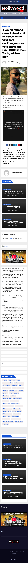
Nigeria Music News (7, 398)
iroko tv (14, 388)
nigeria (10, 393)
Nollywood (7, 556)
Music (15, 556)
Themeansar (13, 553)
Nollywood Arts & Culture (8, 406)
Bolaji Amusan (15, 385)
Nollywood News (6, 26)
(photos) (5, 380)
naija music (5, 390)
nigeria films (6, 395)
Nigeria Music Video (17, 398)
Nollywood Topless (19, 421)
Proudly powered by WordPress (10, 551)
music (19, 388)
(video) (9, 380)
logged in (11, 238)
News (12, 556)
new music (21, 390)
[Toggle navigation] (13, 18)
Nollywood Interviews (16, 411)
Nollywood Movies (17, 413)
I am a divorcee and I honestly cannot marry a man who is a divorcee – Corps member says (11, 343)
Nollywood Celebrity (7, 408)
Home (3, 556)
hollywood (21, 385)
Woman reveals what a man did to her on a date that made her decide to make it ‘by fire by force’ (13, 276)
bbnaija (22, 382)
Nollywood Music (6, 416)
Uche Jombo (5, 424)
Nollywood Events (7, 411)
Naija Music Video (13, 390)
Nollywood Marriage (7, 413)
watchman (11, 61)
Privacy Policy (14, 559)
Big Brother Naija (6, 385)
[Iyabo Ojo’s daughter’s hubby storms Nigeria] (13, 326)
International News (7, 388)
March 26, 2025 (8, 496)
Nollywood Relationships (8, 421)
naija (23, 388)
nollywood (16, 400)
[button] (23, 17)
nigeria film (16, 393)
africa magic (5, 382)
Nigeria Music (13, 395)
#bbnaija (18, 62)
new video (5, 393)
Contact (19, 556)
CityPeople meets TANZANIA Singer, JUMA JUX (13, 223)
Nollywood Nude (6, 419)
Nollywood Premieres (16, 419)
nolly (11, 400)
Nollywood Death (16, 408)
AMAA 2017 (16, 382)
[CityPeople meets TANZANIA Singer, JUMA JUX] (13, 296)
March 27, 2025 (8, 465)
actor (14, 380)
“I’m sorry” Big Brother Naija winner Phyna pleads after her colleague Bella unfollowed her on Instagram (19, 154)
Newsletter (24, 556)
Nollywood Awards (19, 406)
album (11, 382)
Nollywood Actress (15, 403)
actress (18, 380)
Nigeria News (6, 400)
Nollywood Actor (6, 403)
